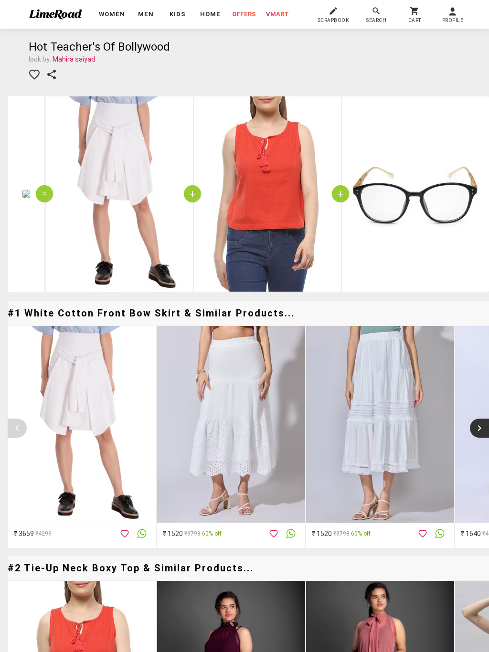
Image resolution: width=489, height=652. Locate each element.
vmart (277, 14)
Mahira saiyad (74, 59)
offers (244, 14)
